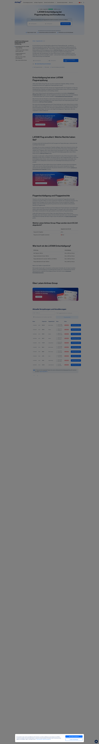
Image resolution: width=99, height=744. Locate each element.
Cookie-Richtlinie (39, 739)
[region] (49, 738)
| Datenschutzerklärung (46, 739)
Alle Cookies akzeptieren (74, 736)
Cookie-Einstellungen (74, 739)
